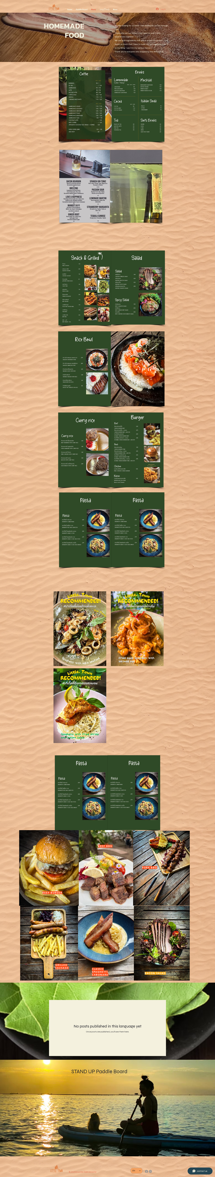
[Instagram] (150, 1171)
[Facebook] (146, 1171)
